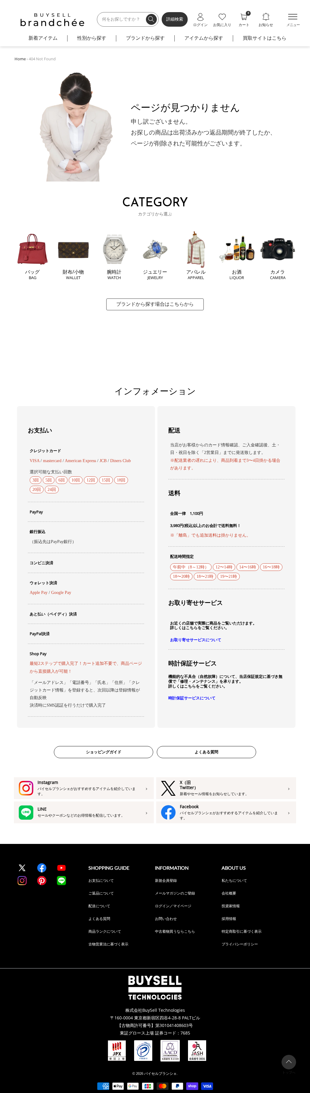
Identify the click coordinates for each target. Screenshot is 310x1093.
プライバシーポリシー (240, 944)
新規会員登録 (166, 880)
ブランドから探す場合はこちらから (155, 304)
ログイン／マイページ (173, 906)
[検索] (151, 19)
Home (20, 59)
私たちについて (234, 880)
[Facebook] (41, 867)
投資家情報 (231, 906)
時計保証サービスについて (192, 698)
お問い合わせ (166, 918)
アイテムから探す (203, 38)
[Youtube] (61, 867)
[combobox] (128, 19)
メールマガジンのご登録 (175, 893)
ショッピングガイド (103, 752)
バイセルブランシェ (160, 1073)
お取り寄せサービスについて (195, 640)
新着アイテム (43, 38)
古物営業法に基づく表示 (108, 944)
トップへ (288, 1072)
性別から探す (91, 38)
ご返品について (101, 893)
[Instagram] (22, 880)
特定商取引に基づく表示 (242, 931)
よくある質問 (206, 752)
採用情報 (229, 918)
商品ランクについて (104, 931)
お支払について (101, 880)
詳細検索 (174, 19)
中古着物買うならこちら (175, 931)
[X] (22, 867)
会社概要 (229, 893)
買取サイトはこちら (264, 38)
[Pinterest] (41, 880)
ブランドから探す (145, 38)
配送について (99, 906)
